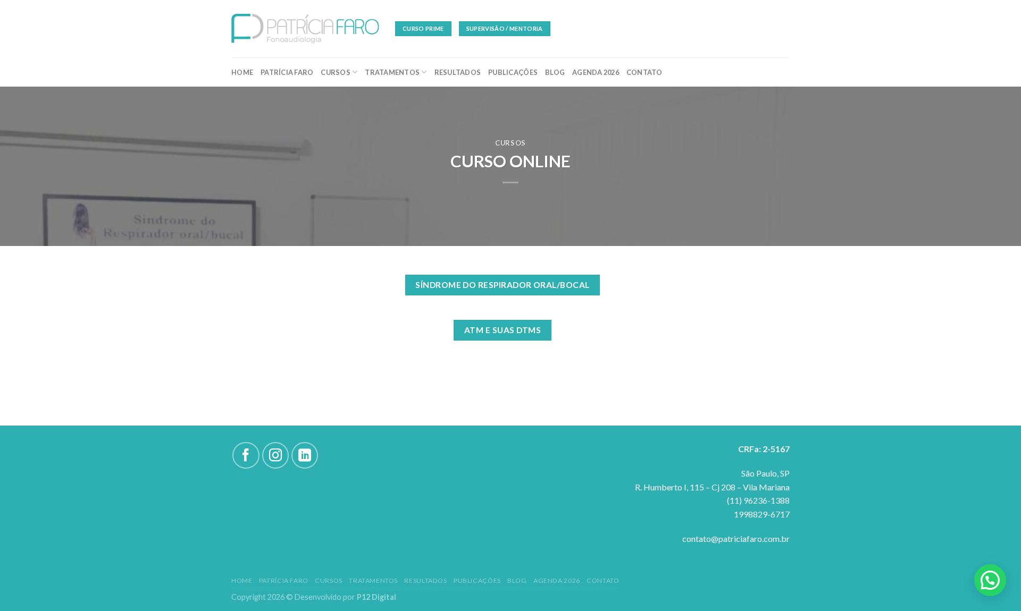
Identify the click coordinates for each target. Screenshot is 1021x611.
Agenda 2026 (595, 72)
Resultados (457, 72)
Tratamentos (392, 72)
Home (242, 72)
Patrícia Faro (287, 72)
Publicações (513, 72)
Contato (644, 72)
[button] (990, 580)
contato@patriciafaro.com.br (736, 538)
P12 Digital (376, 596)
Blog (555, 72)
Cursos (335, 72)
